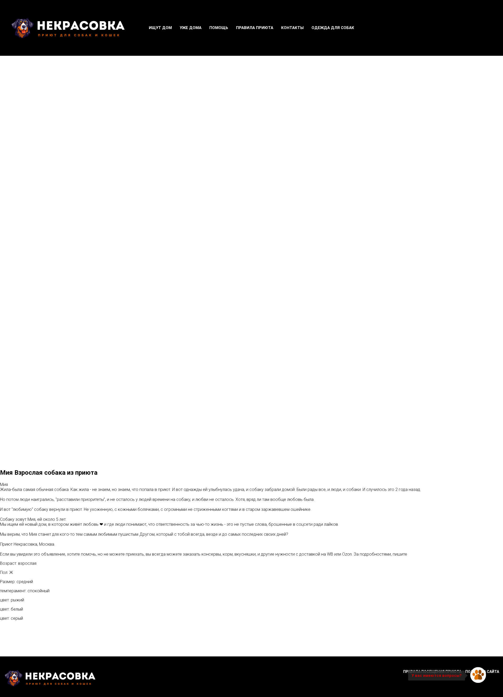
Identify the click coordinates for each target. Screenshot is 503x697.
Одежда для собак (332, 27)
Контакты (292, 27)
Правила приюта (254, 27)
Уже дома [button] (190, 27)
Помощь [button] (218, 27)
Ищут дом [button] (160, 27)
